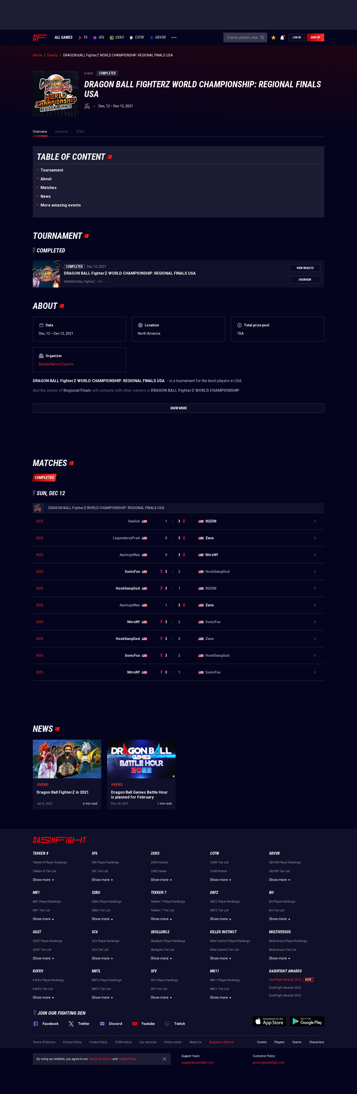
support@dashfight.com (197, 1062)
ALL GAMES (63, 37)
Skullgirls (160, 932)
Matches (49, 187)
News (46, 196)
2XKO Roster (159, 862)
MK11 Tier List (219, 989)
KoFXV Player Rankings (48, 980)
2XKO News (159, 871)
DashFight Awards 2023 (285, 987)
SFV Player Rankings (164, 980)
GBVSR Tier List (279, 871)
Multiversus (280, 932)
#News (43, 785)
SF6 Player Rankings (105, 862)
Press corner (173, 1042)
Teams (296, 1042)
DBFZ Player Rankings (225, 901)
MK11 (214, 971)
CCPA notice (123, 1042)
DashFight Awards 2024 (285, 979)
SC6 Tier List (100, 949)
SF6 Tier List (100, 871)
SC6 (95, 932)
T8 (85, 37)
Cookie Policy (98, 1042)
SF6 (101, 37)
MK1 (36, 892)
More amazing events (61, 205)
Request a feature (221, 1042)
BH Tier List (276, 910)
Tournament (52, 170)
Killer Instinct (223, 932)
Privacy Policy (72, 1042)
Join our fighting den (61, 1013)
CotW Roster (218, 871)
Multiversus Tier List (282, 949)
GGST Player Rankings (47, 941)
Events (262, 1042)
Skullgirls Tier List (162, 949)
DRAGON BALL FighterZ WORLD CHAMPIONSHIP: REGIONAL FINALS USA (130, 273)
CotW (139, 37)
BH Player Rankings (282, 901)
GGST (37, 932)
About (46, 179)
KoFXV (38, 971)
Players (279, 1042)
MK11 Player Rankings (225, 980)
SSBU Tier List (101, 910)
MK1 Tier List (41, 910)
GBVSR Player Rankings (285, 862)
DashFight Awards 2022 (285, 995)
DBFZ (214, 892)
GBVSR (160, 37)
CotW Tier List (219, 862)
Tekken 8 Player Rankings (50, 862)
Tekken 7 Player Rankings (168, 901)
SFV (154, 971)
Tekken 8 (40, 853)
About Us (195, 1042)
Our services (148, 1042)
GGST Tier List (42, 949)
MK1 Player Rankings (47, 901)
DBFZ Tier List (219, 910)
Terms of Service (44, 1042)
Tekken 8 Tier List (44, 871)
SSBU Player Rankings (106, 901)
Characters (316, 1042)
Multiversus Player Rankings (288, 941)
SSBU (96, 892)
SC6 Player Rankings (105, 941)
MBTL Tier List (101, 989)
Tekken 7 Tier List (162, 910)
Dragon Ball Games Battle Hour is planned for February (138, 744)
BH (271, 892)
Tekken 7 (158, 892)
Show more (42, 880)
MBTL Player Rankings (107, 980)
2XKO (119, 37)
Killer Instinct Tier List (224, 949)
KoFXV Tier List (43, 989)
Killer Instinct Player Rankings (230, 941)
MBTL (96, 971)
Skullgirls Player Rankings (168, 941)
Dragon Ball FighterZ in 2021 (54, 742)
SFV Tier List (159, 989)
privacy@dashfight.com (269, 1062)
